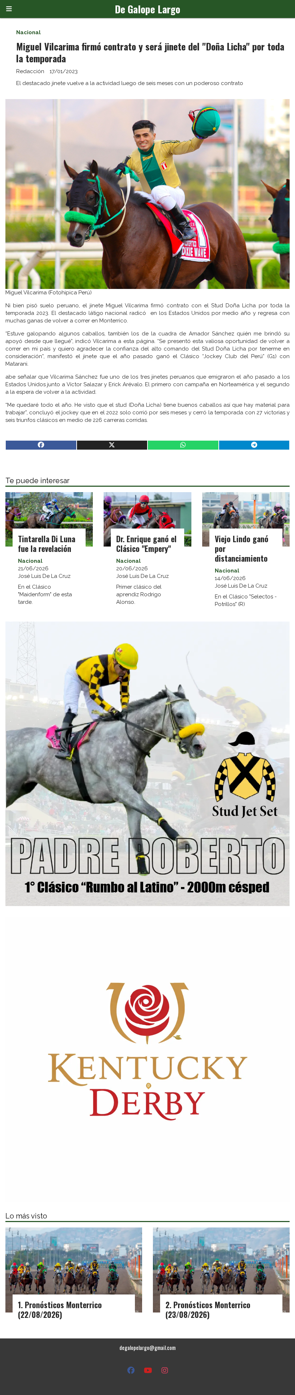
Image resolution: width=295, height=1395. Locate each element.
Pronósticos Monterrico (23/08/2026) (207, 1309)
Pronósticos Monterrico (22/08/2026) (60, 1309)
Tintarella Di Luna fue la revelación (46, 543)
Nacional (28, 32)
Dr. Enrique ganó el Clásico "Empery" (146, 543)
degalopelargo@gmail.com (147, 1347)
